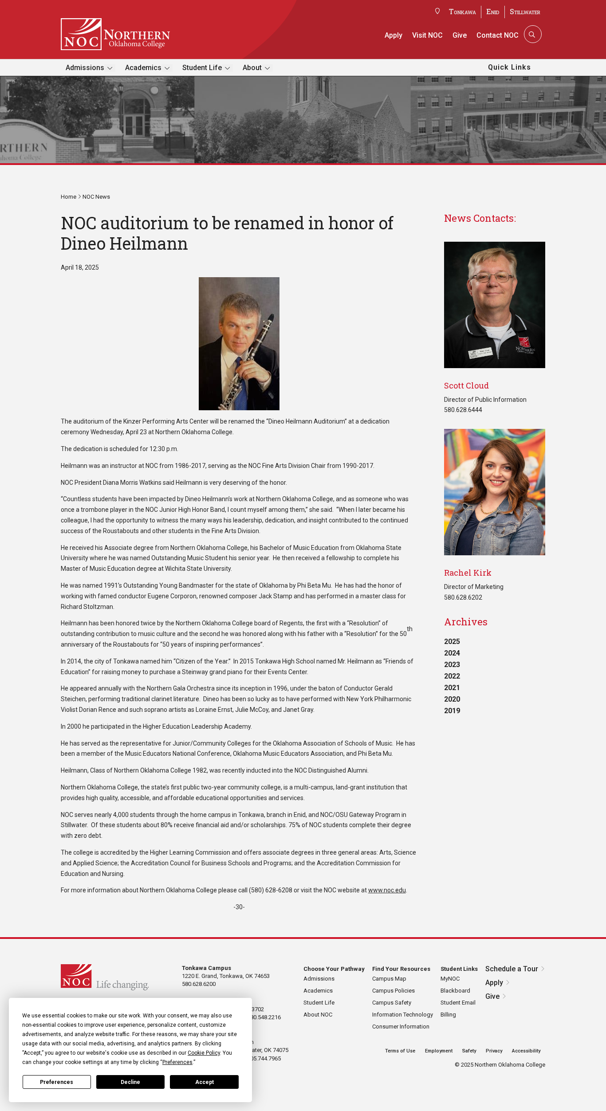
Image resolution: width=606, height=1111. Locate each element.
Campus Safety (391, 1002)
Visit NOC (427, 35)
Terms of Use (400, 1051)
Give (460, 35)
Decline (130, 1082)
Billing (448, 1014)
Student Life (202, 67)
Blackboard (455, 990)
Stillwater (525, 11)
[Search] (531, 34)
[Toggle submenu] (109, 68)
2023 (452, 664)
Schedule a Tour (511, 969)
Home (68, 196)
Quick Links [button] (509, 67)
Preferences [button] (177, 1062)
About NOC (317, 1014)
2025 (452, 641)
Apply (393, 35)
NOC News (96, 196)
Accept (204, 1082)
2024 (452, 653)
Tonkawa (462, 11)
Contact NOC (497, 35)
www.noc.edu (387, 890)
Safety (469, 1051)
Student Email (458, 1002)
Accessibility (526, 1051)
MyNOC (450, 978)
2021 (452, 687)
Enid (493, 11)
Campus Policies (393, 990)
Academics (143, 67)
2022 (452, 676)
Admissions (85, 67)
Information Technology (402, 1014)
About (252, 67)
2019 (452, 711)
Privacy (494, 1051)
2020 (452, 699)
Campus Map (389, 978)
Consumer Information (400, 1026)
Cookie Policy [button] (204, 1053)
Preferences (56, 1082)
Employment (439, 1051)
